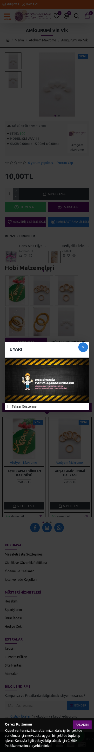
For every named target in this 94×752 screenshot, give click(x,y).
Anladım (82, 724)
